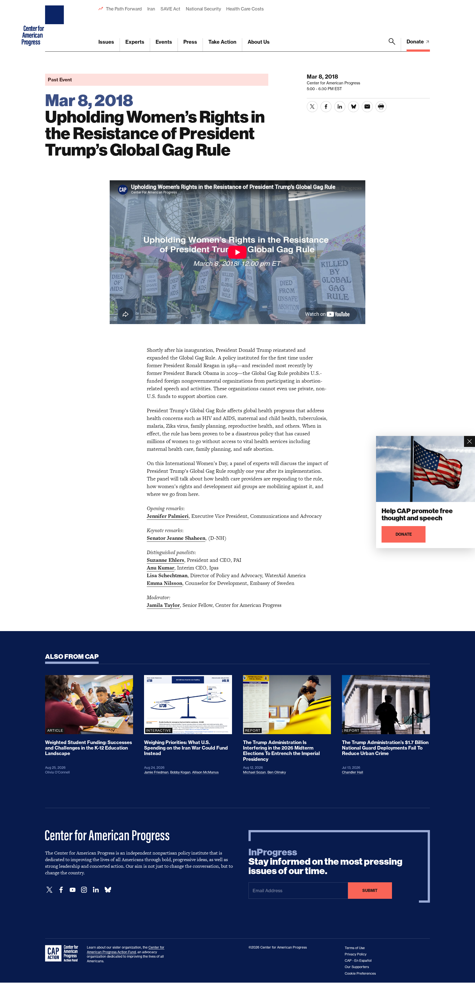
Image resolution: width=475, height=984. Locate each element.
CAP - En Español (358, 960)
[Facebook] (61, 890)
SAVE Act (170, 9)
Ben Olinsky (276, 772)
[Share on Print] (380, 106)
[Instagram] (84, 890)
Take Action (222, 42)
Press (190, 42)
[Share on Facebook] (326, 106)
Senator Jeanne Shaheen (176, 538)
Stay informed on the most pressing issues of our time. (325, 862)
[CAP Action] (63, 953)
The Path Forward (124, 9)
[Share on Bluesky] (353, 106)
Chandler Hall (352, 772)
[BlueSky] (108, 890)
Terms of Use (355, 948)
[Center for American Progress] (55, 25)
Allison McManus (205, 772)
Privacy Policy (355, 954)
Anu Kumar (160, 567)
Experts (134, 42)
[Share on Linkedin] (339, 106)
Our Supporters (357, 967)
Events (164, 42)
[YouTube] (72, 890)
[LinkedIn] (95, 890)
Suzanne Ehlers (165, 560)
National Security (203, 9)
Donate (416, 41)
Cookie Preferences (360, 973)
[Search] (392, 45)
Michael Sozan (254, 772)
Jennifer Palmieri (168, 516)
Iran (151, 9)
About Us (259, 42)
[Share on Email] (367, 106)
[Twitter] (49, 890)
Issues (106, 42)
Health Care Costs (244, 9)
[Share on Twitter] (312, 106)
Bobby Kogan (180, 772)
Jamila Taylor (163, 605)
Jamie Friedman (156, 772)
